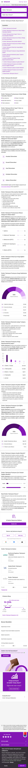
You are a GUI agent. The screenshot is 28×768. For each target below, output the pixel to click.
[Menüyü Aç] (2, 2)
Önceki (2, 587)
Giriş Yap (20, 535)
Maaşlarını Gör (10, 615)
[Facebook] (3, 737)
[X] (6, 737)
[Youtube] (10, 737)
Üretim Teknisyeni (6, 4)
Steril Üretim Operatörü (6, 639)
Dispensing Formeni (5, 626)
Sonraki (25, 587)
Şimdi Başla (6, 655)
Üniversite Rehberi (6, 186)
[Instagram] (8, 737)
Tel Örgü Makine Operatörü (7, 643)
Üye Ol (8, 535)
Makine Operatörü (5, 634)
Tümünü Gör (4, 590)
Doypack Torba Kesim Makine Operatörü (10, 630)
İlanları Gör (14, 524)
